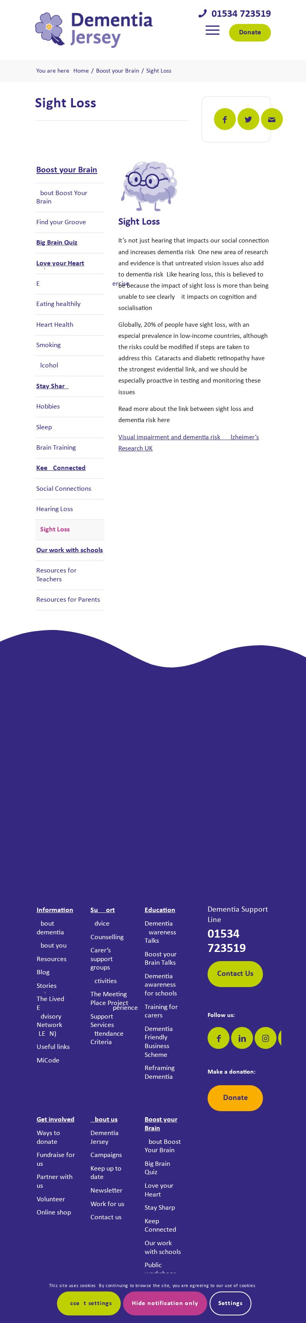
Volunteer (51, 1199)
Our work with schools (69, 550)
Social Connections (63, 489)
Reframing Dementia (160, 1072)
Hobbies (48, 407)
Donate (250, 32)
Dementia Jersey (104, 1137)
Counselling (107, 937)
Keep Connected (61, 468)
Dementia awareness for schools (161, 985)
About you (52, 946)
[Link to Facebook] (219, 1038)
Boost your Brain (66, 170)
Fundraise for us (56, 1159)
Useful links (53, 1047)
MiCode (48, 1060)
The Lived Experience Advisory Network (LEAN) (56, 1016)
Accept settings (89, 1303)
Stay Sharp (52, 386)
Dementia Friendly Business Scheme (159, 1042)
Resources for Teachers (56, 575)
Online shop (54, 1212)
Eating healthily (58, 304)
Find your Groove (61, 222)
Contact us (106, 1217)
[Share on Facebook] (225, 119)
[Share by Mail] (272, 119)
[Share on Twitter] (248, 119)
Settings (230, 1303)
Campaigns (106, 1155)
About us (104, 1120)
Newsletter (106, 1191)
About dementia (50, 928)
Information (55, 910)
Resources (52, 959)
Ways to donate (48, 1137)
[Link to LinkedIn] (242, 1038)
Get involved (56, 1120)
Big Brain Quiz (56, 243)
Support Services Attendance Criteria (107, 1030)
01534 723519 (239, 14)
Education (160, 910)
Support (102, 910)
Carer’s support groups (101, 959)
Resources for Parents (68, 600)
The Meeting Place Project (109, 999)
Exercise (70, 284)
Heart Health (54, 325)
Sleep (44, 427)
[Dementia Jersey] (94, 30)
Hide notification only (165, 1303)
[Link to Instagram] (266, 1038)
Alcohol (47, 365)
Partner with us (55, 1181)
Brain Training (56, 448)
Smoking (48, 345)
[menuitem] (213, 30)
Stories (47, 986)
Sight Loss (55, 529)
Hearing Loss (54, 509)
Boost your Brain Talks (161, 959)
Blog (43, 972)
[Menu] (213, 30)
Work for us (107, 1204)
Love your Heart (60, 263)
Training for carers (161, 1011)
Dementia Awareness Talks (160, 932)
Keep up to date (106, 1173)
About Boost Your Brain (61, 198)
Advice (100, 924)
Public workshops (160, 1270)
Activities (103, 981)
